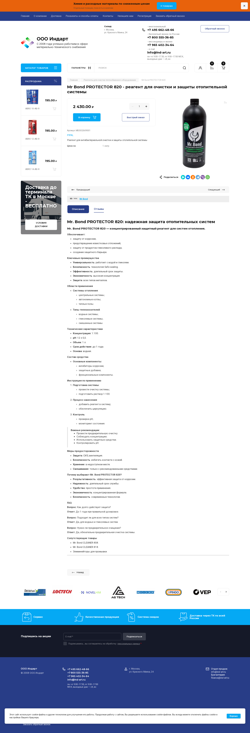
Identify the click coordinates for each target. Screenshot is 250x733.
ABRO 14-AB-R (32, 169)
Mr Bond (84, 199)
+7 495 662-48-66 (160, 30)
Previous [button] (220, 591)
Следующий (214, 189)
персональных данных (128, 643)
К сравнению (225, 102)
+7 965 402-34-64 (160, 45)
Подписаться (134, 636)
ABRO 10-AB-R (32, 108)
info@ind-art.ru (159, 52)
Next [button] (226, 591)
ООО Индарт (52, 39)
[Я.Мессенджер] (183, 177)
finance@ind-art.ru (220, 677)
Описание (78, 209)
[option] (194, 133)
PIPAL (70, 135)
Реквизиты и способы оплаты (82, 16)
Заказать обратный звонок (170, 16)
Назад (80, 572)
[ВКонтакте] (188, 177)
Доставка (56, 16)
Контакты (108, 16)
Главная (25, 16)
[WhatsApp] (207, 177)
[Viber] (203, 177)
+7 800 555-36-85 (160, 37)
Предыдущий (83, 189)
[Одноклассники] (193, 177)
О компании (40, 16)
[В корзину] (54, 109)
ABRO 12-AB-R (32, 139)
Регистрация (144, 16)
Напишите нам (125, 16)
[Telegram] (198, 177)
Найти (184, 67)
